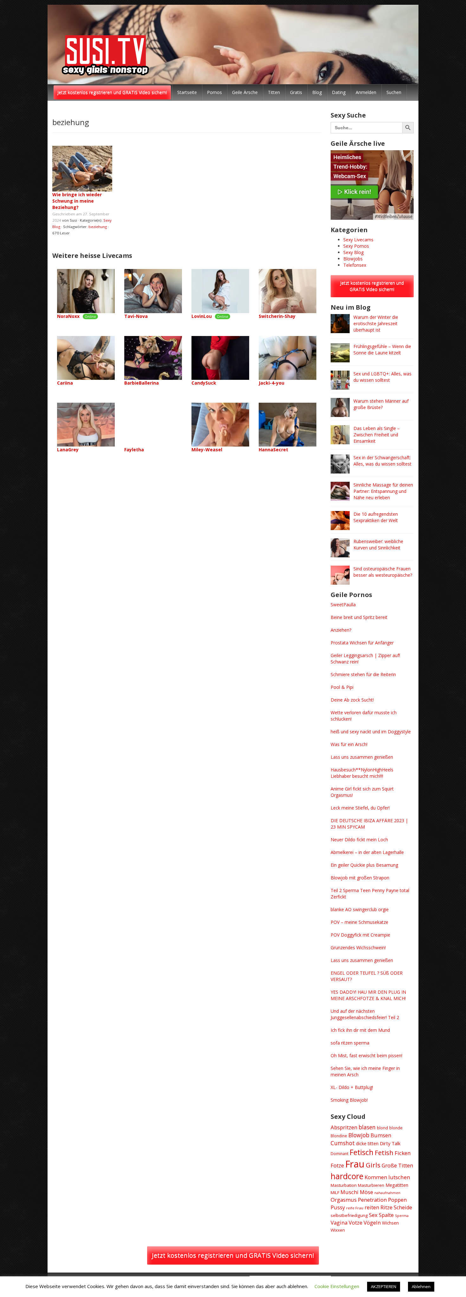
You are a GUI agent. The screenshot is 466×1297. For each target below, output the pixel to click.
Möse (366, 1192)
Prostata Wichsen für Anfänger (362, 643)
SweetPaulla (343, 604)
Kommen (376, 1177)
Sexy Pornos (356, 246)
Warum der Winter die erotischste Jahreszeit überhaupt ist (375, 323)
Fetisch (361, 1152)
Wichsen (390, 1223)
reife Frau (354, 1208)
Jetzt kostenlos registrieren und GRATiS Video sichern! (112, 92)
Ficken (403, 1153)
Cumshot (343, 1143)
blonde (396, 1128)
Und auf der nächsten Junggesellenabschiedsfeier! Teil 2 (365, 1014)
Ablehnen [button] (421, 1286)
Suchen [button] (393, 92)
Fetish (384, 1152)
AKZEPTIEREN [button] (383, 1286)
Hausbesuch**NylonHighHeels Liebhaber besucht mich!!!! (362, 773)
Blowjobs (353, 259)
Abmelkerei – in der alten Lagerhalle (367, 852)
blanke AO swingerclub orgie (360, 909)
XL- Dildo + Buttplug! (352, 1087)
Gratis (296, 92)
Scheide (403, 1207)
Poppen (397, 1199)
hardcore (347, 1176)
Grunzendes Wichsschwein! (358, 947)
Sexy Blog (353, 252)
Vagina (339, 1222)
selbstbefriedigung (349, 1215)
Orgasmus (344, 1199)
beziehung (97, 226)
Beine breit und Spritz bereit (359, 617)
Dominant (339, 1153)
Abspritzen (344, 1127)
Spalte (386, 1215)
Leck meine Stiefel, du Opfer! (360, 808)
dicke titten (367, 1143)
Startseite (187, 92)
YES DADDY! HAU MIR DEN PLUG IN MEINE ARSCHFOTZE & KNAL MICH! (368, 995)
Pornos (214, 92)
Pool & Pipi (342, 687)
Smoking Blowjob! (349, 1100)
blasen (367, 1127)
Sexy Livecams (358, 240)
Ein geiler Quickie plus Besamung (364, 865)
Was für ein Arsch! (349, 744)
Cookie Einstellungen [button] (336, 1286)
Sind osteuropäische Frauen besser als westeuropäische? (382, 572)
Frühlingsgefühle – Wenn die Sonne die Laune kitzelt (382, 349)
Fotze (337, 1165)
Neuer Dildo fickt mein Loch (359, 840)
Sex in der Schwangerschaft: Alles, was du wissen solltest (382, 460)
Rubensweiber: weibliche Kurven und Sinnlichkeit (378, 544)
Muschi (349, 1192)
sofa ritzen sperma (350, 1043)
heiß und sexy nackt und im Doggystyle (371, 732)
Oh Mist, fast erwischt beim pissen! (366, 1055)
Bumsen (381, 1135)
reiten (372, 1207)
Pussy (338, 1207)
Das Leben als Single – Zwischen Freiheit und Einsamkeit (376, 434)
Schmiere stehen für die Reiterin (363, 674)
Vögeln (372, 1222)
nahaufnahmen (387, 1193)
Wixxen (338, 1230)
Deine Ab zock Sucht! (352, 700)
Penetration (372, 1199)
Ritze (386, 1207)
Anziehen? (341, 630)
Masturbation (344, 1185)
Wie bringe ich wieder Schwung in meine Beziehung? (77, 201)
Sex (373, 1215)
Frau (355, 1164)
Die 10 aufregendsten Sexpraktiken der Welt (375, 517)
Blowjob (358, 1135)
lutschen (399, 1177)
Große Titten (397, 1165)
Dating (339, 92)
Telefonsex (354, 265)
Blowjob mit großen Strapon (360, 878)
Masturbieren (371, 1185)
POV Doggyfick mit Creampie (360, 935)
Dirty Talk (390, 1143)
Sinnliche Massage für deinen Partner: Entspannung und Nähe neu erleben (383, 491)
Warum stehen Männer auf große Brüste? (381, 404)
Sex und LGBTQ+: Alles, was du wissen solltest (382, 377)
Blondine (339, 1136)
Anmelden (366, 92)
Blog (317, 92)
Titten (274, 92)
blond (382, 1128)
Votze (355, 1222)
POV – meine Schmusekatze (359, 922)
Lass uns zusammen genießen (362, 757)
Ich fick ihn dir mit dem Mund (360, 1030)
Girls (373, 1164)
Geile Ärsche (245, 92)
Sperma (402, 1215)
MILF (335, 1192)
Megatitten (396, 1185)
